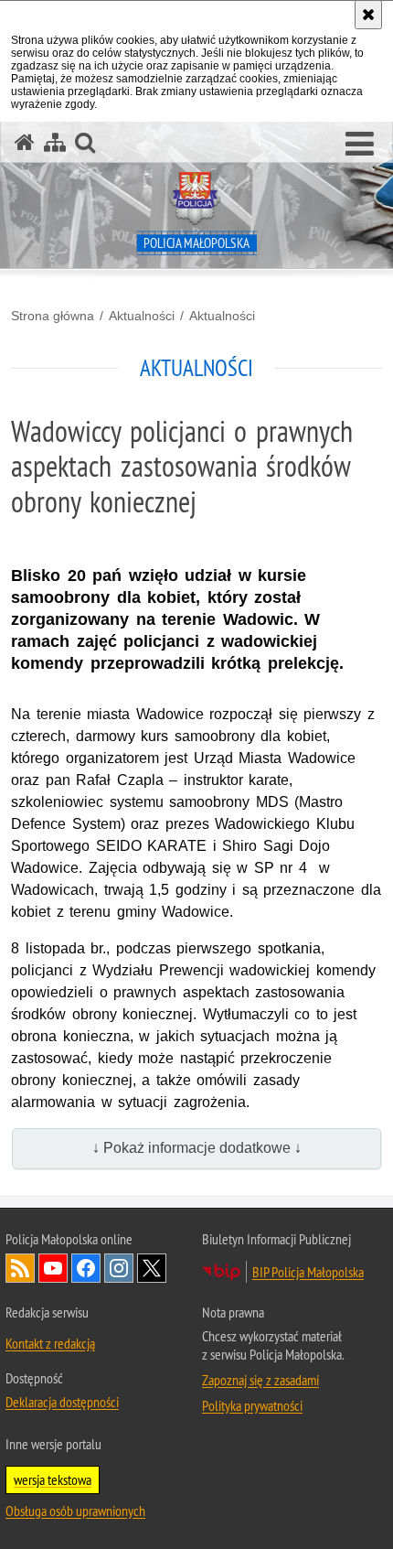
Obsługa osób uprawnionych (75, 1510)
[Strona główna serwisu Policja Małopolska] (25, 142)
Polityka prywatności (252, 1405)
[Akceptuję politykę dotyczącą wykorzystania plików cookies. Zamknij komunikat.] (368, 14)
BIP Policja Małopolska (308, 1272)
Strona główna (52, 315)
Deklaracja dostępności (62, 1402)
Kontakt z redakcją (50, 1343)
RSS (20, 1268)
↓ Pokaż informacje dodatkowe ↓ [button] (197, 1148)
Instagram (118, 1268)
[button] (359, 144)
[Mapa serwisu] (55, 142)
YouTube (53, 1268)
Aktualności (142, 315)
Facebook (86, 1268)
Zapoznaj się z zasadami (260, 1380)
